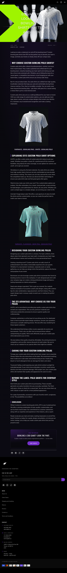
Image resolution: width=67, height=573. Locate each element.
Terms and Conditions (7, 516)
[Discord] (12, 452)
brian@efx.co (7, 537)
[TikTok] (19, 452)
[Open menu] (64, 2)
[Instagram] (15, 452)
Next (54, 45)
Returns (4, 505)
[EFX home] (3, 2)
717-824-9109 (7, 535)
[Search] (57, 2)
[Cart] (61, 2)
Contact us (4, 512)
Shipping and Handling (8, 501)
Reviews (4, 508)
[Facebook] (23, 452)
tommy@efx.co (7, 538)
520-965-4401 (7, 527)
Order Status (5, 497)
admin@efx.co (7, 529)
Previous (50, 45)
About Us (4, 494)
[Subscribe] (63, 479)
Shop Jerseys (33, 443)
